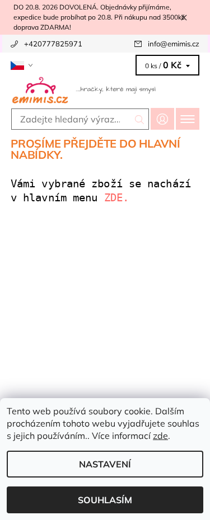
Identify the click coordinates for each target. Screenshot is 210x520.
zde (160, 435)
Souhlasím (105, 499)
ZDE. (120, 198)
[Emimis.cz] (105, 89)
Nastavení (105, 464)
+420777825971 (53, 43)
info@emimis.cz (173, 43)
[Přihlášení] (162, 119)
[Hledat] (139, 119)
